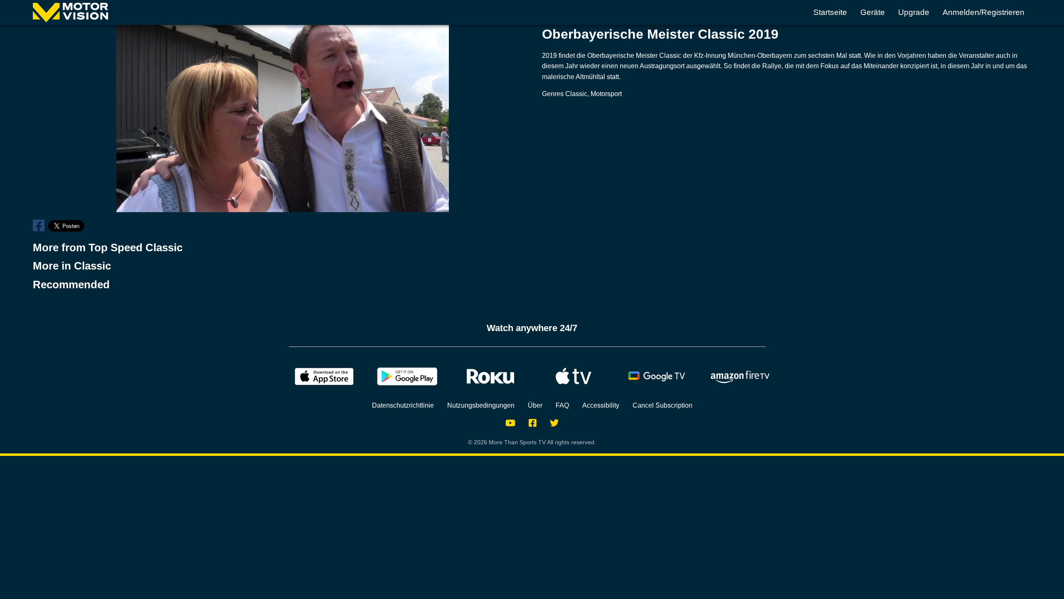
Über (535, 405)
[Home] (70, 12)
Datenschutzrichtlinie (403, 405)
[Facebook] (532, 422)
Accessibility (600, 405)
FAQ (562, 405)
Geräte (872, 12)
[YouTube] (510, 422)
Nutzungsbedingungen (481, 405)
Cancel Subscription (662, 405)
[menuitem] (830, 12)
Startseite (830, 12)
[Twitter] (554, 422)
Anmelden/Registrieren (984, 12)
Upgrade (913, 12)
